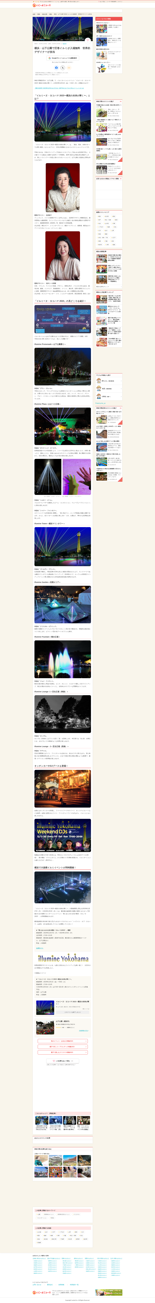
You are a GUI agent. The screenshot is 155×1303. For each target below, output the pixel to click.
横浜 (38, 1235)
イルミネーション (42, 1218)
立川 (82, 1232)
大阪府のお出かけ (90, 1261)
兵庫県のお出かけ (90, 1265)
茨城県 (39, 1242)
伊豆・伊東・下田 (103, 237)
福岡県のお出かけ (115, 1261)
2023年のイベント (49, 1214)
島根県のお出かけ (102, 1269)
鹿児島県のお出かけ (116, 1273)
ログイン (120, 1)
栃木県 (85, 1239)
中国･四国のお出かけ (103, 1258)
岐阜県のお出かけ (79, 1263)
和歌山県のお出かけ (91, 1269)
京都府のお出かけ (90, 1263)
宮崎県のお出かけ (115, 1271)
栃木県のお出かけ (67, 1271)
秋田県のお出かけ (38, 1269)
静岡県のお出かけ (79, 1267)
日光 (81, 1235)
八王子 (53, 1232)
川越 (65, 1235)
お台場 (39, 1232)
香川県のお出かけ (102, 1275)
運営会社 (50, 1284)
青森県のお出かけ (38, 1265)
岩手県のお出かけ (38, 1267)
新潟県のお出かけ (52, 1265)
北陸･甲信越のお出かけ (53, 1258)
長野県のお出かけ (52, 1261)
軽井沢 (100, 244)
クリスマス (77, 1214)
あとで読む (102, 1)
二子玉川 (61, 1232)
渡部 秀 (64, 43)
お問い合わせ (37, 1284)
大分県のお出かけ (115, 1269)
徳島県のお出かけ (102, 1277)
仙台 (99, 223)
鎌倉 (45, 1235)
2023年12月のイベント (64, 1214)
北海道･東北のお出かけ (39, 1258)
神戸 (99, 220)
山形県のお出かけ (38, 1271)
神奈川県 (54, 1239)
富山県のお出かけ (52, 1269)
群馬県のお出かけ (67, 1269)
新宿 (76, 1232)
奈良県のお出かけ (90, 1267)
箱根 (52, 1235)
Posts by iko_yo (100, 403)
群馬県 (78, 1239)
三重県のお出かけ (79, 1265)
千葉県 (62, 1239)
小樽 (107, 244)
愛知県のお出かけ (79, 1261)
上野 (69, 1232)
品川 (46, 1232)
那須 (38, 1239)
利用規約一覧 (74, 1284)
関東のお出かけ (66, 1258)
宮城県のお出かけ (38, 1263)
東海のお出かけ (78, 1258)
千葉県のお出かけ (67, 1265)
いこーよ (37, 1)
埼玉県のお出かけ (67, 1267)
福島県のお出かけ (38, 1273)
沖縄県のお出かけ (115, 1275)
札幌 (108, 227)
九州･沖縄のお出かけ (116, 1258)
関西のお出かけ (89, 1258)
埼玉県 (70, 1239)
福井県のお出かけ (52, 1271)
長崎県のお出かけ (115, 1265)
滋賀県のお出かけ (90, 1271)
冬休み (52, 1218)
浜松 (113, 241)
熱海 (99, 234)
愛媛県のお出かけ (102, 1271)
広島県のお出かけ (102, 1261)
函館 (114, 244)
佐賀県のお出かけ (115, 1263)
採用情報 (61, 1284)
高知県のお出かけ (102, 1273)
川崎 (58, 1235)
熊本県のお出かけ (115, 1267)
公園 (39, 1214)
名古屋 (107, 216)
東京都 (46, 1239)
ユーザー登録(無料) (111, 1)
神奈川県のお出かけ (67, 1263)
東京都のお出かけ (67, 1261)
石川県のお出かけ (52, 1267)
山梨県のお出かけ (52, 1263)
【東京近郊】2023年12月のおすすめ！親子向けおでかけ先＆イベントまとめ (59, 88)
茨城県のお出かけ (67, 1273)
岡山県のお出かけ (102, 1263)
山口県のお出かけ (102, 1265)
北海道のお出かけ (38, 1261)
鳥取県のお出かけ (102, 1267)
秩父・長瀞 (73, 1235)
